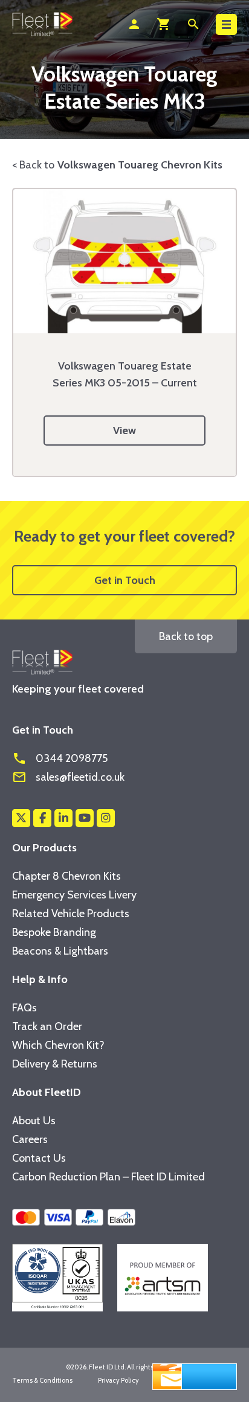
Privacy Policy (118, 1380)
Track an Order (47, 1026)
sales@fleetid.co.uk (68, 777)
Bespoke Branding (54, 932)
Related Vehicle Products (70, 913)
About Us (34, 1120)
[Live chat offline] (194, 1375)
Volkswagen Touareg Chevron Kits (139, 164)
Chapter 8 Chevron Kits (66, 876)
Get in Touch (124, 580)
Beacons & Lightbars (60, 951)
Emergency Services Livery (74, 894)
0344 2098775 (60, 758)
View (124, 430)
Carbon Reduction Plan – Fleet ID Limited (108, 1176)
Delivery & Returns (54, 1064)
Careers (30, 1139)
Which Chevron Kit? (58, 1045)
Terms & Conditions (42, 1380)
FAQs (24, 1007)
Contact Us (39, 1158)
